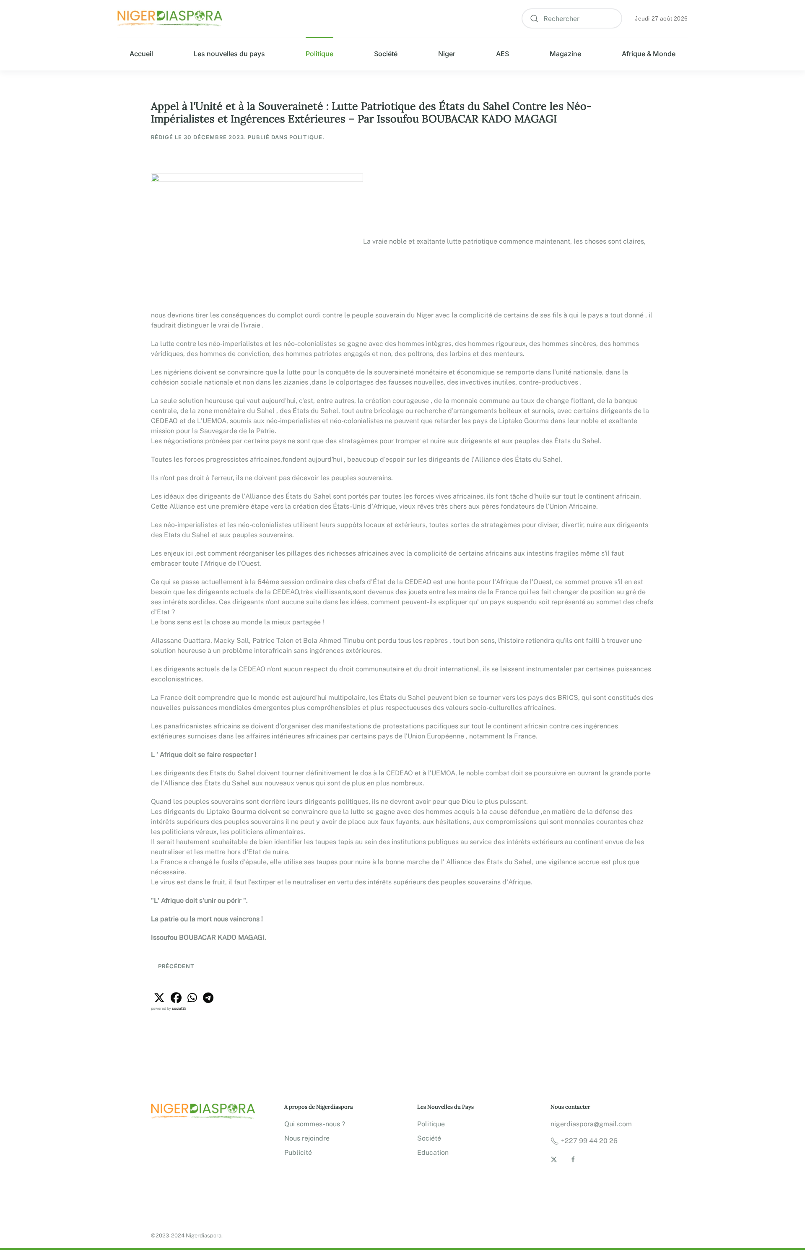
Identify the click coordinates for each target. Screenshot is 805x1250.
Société (385, 53)
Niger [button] (446, 53)
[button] (159, 998)
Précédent (175, 966)
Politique (319, 53)
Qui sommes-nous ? (314, 1124)
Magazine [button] (565, 53)
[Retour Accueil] (169, 18)
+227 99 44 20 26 (589, 1141)
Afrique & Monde (648, 53)
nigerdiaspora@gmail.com (591, 1124)
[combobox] (572, 18)
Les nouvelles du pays (229, 53)
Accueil (141, 53)
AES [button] (502, 53)
